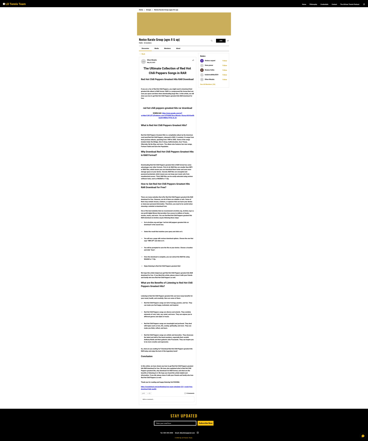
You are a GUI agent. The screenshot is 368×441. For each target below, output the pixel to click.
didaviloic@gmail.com (187, 433)
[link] (145, 48)
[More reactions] (148, 393)
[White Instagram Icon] (364, 4)
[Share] (193, 60)
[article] (167, 231)
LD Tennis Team (16, 4)
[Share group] (228, 40)
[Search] (212, 41)
